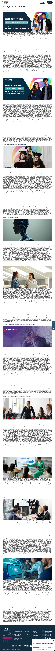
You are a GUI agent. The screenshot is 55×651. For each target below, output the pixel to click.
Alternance (15, 640)
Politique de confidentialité (12, 649)
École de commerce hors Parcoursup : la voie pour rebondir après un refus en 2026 (14, 76)
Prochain (50, 624)
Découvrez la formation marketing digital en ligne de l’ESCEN (11, 264)
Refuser (43, 647)
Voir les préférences (50, 647)
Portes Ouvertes (36, 2)
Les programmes (16, 2)
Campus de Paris (26, 631)
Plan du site (18, 649)
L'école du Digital (35, 630)
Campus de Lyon (26, 634)
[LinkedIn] (5, 641)
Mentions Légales (5, 649)
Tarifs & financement (36, 635)
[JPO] (53, 328)
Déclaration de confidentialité (46, 649)
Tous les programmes (17, 630)
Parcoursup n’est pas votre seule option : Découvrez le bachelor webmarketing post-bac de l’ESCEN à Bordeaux (19, 324)
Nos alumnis (35, 634)
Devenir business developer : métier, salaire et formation (11, 10)
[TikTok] (8, 641)
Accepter (36, 647)
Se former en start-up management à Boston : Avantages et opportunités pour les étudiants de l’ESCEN (17, 396)
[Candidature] (53, 325)
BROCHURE (42, 2)
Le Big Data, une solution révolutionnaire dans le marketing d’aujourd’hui (13, 497)
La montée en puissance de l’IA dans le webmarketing (10, 217)
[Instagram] (3, 641)
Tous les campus (27, 630)
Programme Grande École (18, 631)
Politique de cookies (39, 649)
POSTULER (49, 2)
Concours (34, 638)
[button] (53, 640)
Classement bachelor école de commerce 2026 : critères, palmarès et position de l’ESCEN (15, 144)
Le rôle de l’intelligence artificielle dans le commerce (10, 556)
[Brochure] (53, 322)
